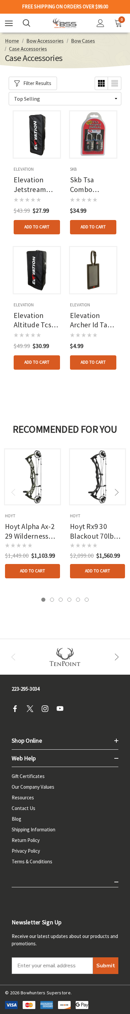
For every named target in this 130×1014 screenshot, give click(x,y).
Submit (105, 965)
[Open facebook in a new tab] (17, 708)
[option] (65, 657)
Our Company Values (33, 787)
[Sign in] (100, 23)
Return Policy (26, 840)
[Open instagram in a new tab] (47, 708)
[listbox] (65, 98)
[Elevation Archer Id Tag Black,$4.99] (93, 270)
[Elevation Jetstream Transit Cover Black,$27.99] (37, 134)
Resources (23, 797)
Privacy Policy (26, 851)
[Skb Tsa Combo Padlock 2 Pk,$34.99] (93, 134)
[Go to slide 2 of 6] (52, 600)
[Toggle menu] (9, 23)
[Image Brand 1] (65, 657)
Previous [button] (13, 492)
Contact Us (23, 808)
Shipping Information (33, 829)
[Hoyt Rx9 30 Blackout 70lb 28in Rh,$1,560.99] (97, 476)
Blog (16, 819)
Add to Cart (36, 227)
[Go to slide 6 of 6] (87, 600)
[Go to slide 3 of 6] (61, 600)
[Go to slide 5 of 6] (78, 600)
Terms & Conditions (32, 861)
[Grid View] (101, 83)
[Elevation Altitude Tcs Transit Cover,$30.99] (37, 270)
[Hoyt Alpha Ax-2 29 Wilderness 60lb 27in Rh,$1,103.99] (32, 476)
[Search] (26, 23)
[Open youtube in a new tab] (62, 708)
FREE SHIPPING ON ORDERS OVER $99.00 (65, 7)
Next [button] (116, 492)
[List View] (114, 83)
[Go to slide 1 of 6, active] (43, 600)
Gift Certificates (28, 776)
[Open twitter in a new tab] (32, 708)
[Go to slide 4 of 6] (69, 600)
